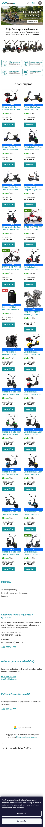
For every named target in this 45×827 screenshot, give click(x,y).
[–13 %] (11, 96)
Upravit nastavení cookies (26, 737)
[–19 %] (33, 341)
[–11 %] (11, 541)
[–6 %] (11, 341)
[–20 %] (33, 96)
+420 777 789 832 (8, 647)
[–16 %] (11, 216)
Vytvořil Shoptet (24, 728)
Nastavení (21, 814)
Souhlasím (21, 821)
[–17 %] (33, 256)
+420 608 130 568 (8, 709)
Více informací (18, 808)
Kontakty (4, 596)
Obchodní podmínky (9, 590)
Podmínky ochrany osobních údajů (14, 593)
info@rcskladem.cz (9, 679)
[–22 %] (11, 136)
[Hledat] (27, 3)
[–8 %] (33, 298)
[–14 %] (33, 176)
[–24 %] (33, 136)
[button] (4, 15)
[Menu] (40, 3)
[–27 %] (11, 421)
